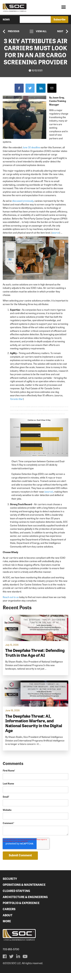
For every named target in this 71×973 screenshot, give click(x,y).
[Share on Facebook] (19, 88)
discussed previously (22, 200)
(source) (48, 491)
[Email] (51, 88)
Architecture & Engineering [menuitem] (25, 897)
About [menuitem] (7, 915)
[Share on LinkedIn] (41, 88)
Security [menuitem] (10, 879)
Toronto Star (16, 399)
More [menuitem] (7, 921)
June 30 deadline (31, 147)
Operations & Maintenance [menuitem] (24, 885)
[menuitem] (4, 956)
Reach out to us (11, 597)
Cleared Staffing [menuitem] (16, 891)
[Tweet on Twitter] (30, 88)
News (6, 19)
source (55, 232)
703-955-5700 (11, 949)
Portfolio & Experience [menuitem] (21, 903)
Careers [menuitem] (9, 909)
